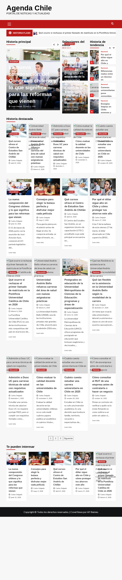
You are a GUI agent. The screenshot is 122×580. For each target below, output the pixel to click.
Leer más (12, 252)
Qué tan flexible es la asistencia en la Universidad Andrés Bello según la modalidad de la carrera (102, 290)
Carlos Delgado (16, 106)
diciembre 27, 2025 (101, 308)
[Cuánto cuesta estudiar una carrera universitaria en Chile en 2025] (106, 130)
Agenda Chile (29, 8)
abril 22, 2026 (16, 163)
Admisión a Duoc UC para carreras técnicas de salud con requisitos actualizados (60, 150)
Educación (14, 134)
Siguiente (68, 438)
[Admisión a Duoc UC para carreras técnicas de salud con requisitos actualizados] (61, 130)
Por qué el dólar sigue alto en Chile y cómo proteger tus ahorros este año (102, 206)
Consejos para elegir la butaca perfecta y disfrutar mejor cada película (45, 206)
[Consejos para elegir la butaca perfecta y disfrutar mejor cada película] (47, 186)
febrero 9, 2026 (16, 311)
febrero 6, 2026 (38, 169)
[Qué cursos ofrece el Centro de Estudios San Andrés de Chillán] (16, 130)
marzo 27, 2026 (100, 220)
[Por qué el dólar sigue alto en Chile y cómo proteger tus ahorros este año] (94, 57)
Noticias (40, 192)
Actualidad (14, 61)
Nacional (104, 51)
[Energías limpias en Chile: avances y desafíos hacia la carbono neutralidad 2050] (94, 106)
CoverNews (77, 512)
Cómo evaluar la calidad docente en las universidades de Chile (83, 147)
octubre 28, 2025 (106, 163)
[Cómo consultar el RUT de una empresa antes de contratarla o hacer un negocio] (103, 364)
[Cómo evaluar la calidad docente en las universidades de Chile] (83, 130)
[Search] (112, 23)
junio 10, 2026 (31, 106)
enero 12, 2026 (72, 110)
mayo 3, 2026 (44, 220)
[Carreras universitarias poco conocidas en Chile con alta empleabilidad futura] (94, 90)
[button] (9, 23)
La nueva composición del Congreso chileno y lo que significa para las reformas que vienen (75, 59)
